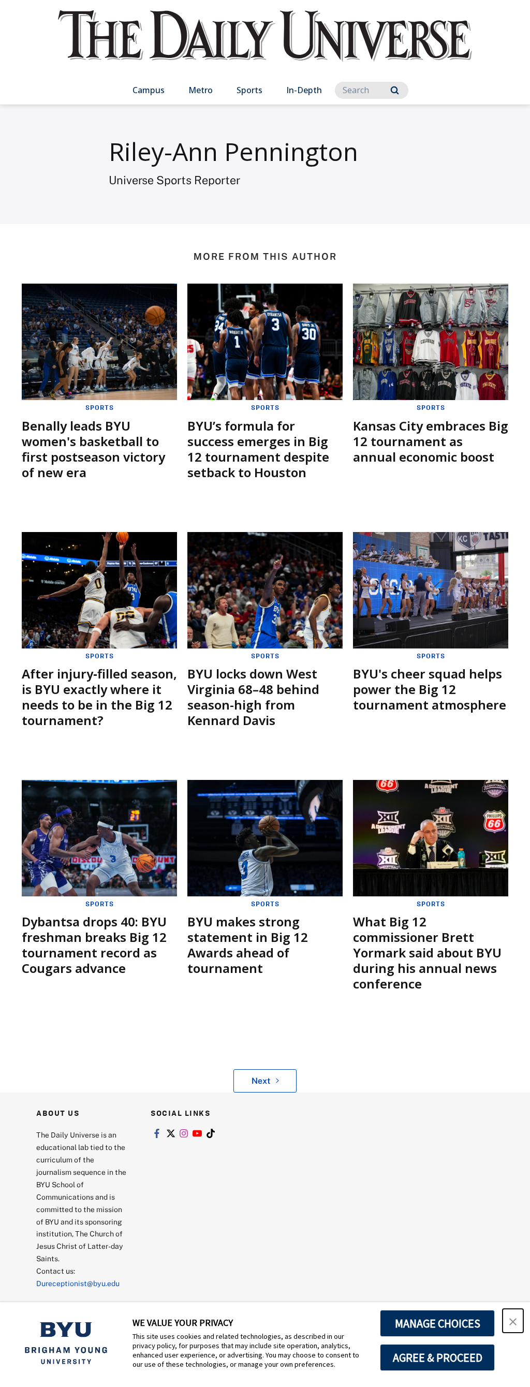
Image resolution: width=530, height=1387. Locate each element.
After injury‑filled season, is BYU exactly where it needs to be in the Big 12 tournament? (99, 697)
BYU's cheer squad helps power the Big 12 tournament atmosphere (429, 689)
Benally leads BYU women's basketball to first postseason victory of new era (93, 449)
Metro (200, 90)
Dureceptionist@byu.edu (78, 1283)
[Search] (395, 90)
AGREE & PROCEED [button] (437, 1357)
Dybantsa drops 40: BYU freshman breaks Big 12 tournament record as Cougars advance (94, 945)
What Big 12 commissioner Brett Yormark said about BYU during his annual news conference (427, 952)
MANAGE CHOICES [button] (437, 1323)
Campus (148, 90)
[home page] (265, 46)
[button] (513, 1321)
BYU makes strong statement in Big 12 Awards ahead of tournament (247, 945)
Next (261, 1080)
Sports (249, 90)
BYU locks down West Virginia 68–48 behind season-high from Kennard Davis (253, 697)
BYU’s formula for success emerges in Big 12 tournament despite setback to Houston (258, 449)
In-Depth (304, 90)
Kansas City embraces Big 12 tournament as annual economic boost (430, 441)
